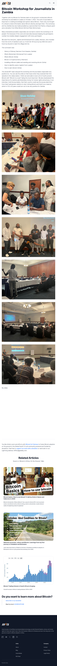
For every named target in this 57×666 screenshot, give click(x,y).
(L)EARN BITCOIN (19, 604)
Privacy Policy (47, 650)
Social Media (19, 653)
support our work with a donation (27, 448)
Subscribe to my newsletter (13, 600)
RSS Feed (18, 656)
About (17, 647)
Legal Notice (47, 653)
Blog (17, 650)
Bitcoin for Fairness (32, 444)
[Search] (49, 3)
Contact (46, 647)
